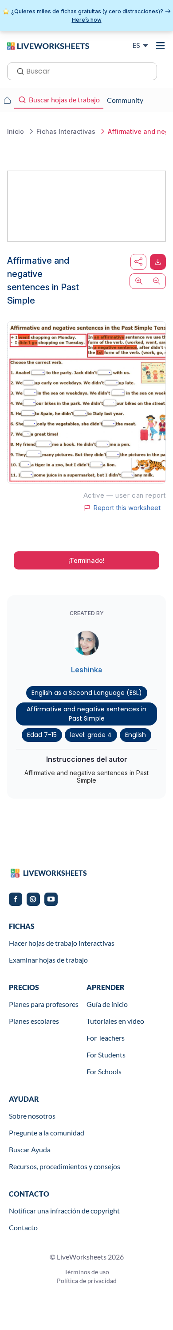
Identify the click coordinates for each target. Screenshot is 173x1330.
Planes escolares (34, 1021)
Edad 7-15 (42, 734)
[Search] (17, 70)
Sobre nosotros (32, 1116)
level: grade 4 (91, 734)
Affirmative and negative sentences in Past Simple (86, 714)
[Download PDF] (158, 262)
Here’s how (87, 19)
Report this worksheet (127, 507)
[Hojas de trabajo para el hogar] (7, 100)
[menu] (160, 45)
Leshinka (86, 669)
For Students (106, 1054)
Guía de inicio (107, 1004)
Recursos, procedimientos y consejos (64, 1166)
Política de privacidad (87, 1280)
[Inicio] (48, 45)
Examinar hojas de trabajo (48, 960)
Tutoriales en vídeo (115, 1021)
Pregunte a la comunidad (46, 1132)
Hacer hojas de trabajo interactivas (61, 943)
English (135, 734)
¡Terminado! (86, 560)
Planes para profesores (44, 1004)
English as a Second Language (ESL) (86, 692)
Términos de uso (86, 1271)
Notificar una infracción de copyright (64, 1210)
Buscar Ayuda (30, 1149)
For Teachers (105, 1038)
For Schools (104, 1071)
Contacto (23, 1227)
